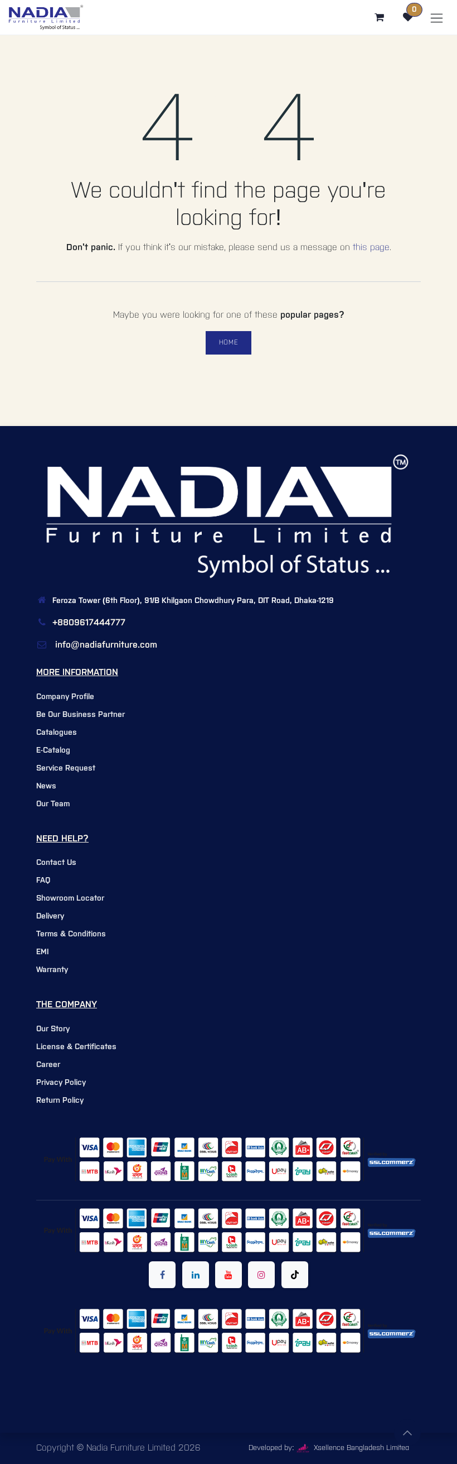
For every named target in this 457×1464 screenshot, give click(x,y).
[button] (407, 1432)
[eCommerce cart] (379, 17)
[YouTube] (228, 1274)
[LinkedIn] (195, 1274)
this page (371, 247)
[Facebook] (162, 1274)
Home (228, 342)
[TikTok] (294, 1274)
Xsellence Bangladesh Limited (360, 1448)
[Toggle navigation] (437, 17)
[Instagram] (261, 1274)
